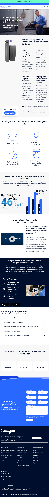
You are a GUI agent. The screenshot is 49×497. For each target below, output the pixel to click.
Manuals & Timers (5, 457)
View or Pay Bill (4, 447)
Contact (3, 460)
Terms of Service (32, 417)
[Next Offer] (47, 4)
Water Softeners (9, 10)
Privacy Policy (23, 494)
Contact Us (6, 474)
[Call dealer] (42, 7)
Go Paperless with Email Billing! (24, 1)
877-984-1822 (8, 408)
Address (28, 395)
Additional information (31, 405)
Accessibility (34, 494)
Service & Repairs (5, 452)
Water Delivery (20, 457)
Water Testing (20, 447)
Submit (29, 420)
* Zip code (40, 395)
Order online (9, 113)
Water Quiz (19, 455)
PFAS (34, 450)
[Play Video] (12, 239)
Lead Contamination (38, 452)
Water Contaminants (38, 447)
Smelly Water (36, 457)
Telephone (29, 400)
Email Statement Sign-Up (23, 465)
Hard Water (36, 455)
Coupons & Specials (21, 468)
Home (2, 10)
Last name (40, 390)
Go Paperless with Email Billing (8, 450)
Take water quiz (37, 438)
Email (39, 400)
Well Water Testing (21, 452)
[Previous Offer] (2, 4)
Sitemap (29, 494)
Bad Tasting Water (37, 460)
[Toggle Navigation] (47, 7)
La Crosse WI (10, 485)
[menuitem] (45, 7)
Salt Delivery (20, 460)
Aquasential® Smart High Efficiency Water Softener (26, 10)
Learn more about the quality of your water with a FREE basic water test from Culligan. (24, 3)
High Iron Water (37, 463)
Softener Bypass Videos (6, 455)
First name (29, 390)
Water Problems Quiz (22, 450)
